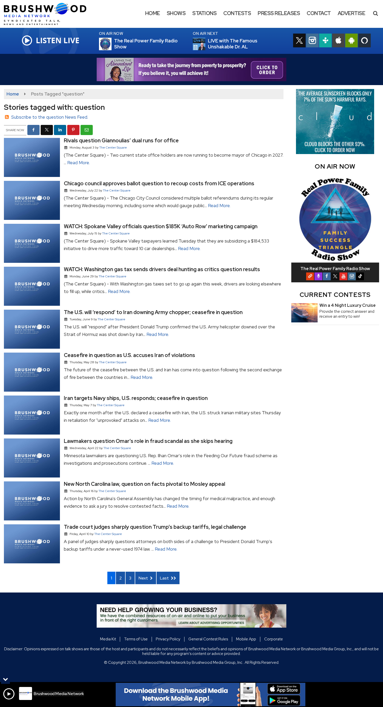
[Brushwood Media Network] (49, 13)
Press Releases (279, 13)
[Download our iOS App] (338, 41)
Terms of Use (136, 639)
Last (165, 578)
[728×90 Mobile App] (210, 694)
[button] (375, 13)
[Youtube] (343, 276)
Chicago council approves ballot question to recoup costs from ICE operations (159, 183)
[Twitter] (335, 276)
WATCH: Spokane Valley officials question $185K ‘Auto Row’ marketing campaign (160, 226)
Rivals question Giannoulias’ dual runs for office (121, 140)
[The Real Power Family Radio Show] (111, 44)
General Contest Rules (208, 639)
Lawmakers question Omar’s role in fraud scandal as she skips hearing (148, 441)
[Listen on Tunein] (325, 41)
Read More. (78, 162)
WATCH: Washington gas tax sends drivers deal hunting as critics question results (162, 269)
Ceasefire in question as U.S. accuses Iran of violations (129, 355)
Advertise (351, 13)
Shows (176, 13)
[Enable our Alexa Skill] (364, 41)
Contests (237, 13)
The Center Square (113, 147)
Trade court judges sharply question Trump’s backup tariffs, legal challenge (155, 527)
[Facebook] (327, 276)
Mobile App (246, 639)
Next (144, 578)
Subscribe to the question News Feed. (49, 117)
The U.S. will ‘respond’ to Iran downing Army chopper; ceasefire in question (153, 312)
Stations (204, 13)
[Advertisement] (191, 69)
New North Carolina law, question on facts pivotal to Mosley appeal (144, 484)
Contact (319, 13)
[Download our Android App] (351, 41)
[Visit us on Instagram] (312, 41)
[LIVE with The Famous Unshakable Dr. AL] (205, 44)
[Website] (310, 276)
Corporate (273, 639)
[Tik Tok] (360, 276)
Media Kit (108, 639)
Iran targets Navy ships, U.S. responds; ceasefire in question (136, 398)
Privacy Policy (168, 639)
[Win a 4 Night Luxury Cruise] (304, 312)
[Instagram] (352, 276)
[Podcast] (318, 276)
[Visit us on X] (299, 41)
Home (152, 13)
